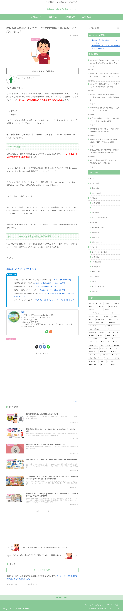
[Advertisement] (42, 376)
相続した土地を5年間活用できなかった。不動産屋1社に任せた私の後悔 (104, 161)
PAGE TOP (62, 598)
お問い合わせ (99, 605)
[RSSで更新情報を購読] (50, 331)
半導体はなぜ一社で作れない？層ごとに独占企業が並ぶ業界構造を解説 (104, 130)
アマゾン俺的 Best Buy (62, 280)
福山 (23, 312)
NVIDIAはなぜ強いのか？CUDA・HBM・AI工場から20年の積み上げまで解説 (104, 140)
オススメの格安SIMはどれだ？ (46, 287)
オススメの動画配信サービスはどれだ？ (49, 283)
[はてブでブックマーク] (44, 347)
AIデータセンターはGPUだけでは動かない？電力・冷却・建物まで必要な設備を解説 (104, 97)
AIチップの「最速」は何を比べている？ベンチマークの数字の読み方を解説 (104, 85)
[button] (118, 28)
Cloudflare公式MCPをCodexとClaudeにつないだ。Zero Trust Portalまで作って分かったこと (104, 63)
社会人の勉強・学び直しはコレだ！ (51, 290)
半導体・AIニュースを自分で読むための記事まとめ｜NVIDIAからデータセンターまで (104, 75)
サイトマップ (89, 605)
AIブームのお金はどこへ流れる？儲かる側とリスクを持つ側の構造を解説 (104, 119)
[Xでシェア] (36, 347)
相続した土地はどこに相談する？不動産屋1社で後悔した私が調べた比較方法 (104, 151)
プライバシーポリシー (113, 605)
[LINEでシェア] (48, 347)
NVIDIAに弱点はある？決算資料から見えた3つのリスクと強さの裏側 (104, 109)
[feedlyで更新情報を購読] (46, 331)
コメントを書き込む (42, 570)
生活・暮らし (12, 339)
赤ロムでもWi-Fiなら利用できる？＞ (20, 269)
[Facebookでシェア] (40, 347)
